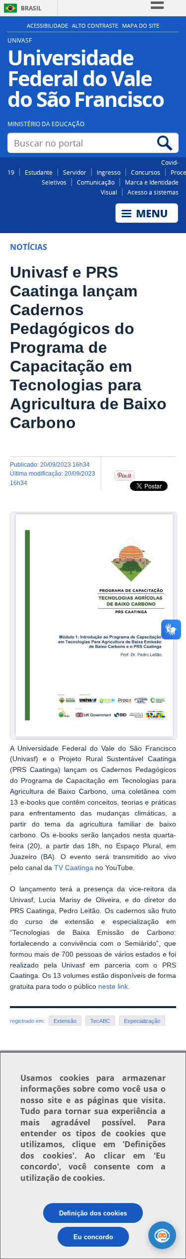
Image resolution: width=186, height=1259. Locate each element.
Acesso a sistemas (153, 192)
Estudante (39, 172)
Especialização (142, 1021)
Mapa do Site (140, 25)
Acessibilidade (47, 25)
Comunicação (96, 182)
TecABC (100, 1021)
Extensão (65, 1021)
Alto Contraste (95, 25)
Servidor (74, 172)
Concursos (145, 172)
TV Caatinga (73, 868)
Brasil (31, 8)
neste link (113, 986)
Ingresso (109, 172)
